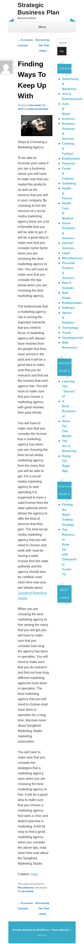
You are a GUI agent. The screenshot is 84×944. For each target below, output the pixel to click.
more (34, 874)
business (68, 118)
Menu (42, 27)
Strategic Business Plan (38, 9)
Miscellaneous (26, 887)
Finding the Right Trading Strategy (68, 514)
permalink (27, 891)
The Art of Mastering (69, 446)
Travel (66, 332)
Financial (68, 163)
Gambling (69, 183)
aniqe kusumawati (37, 109)
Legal (66, 253)
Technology (70, 327)
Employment (71, 158)
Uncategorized (72, 337)
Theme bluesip (59, 929)
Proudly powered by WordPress (31, 929)
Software (68, 307)
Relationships (72, 302)
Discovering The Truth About (42, 45)
